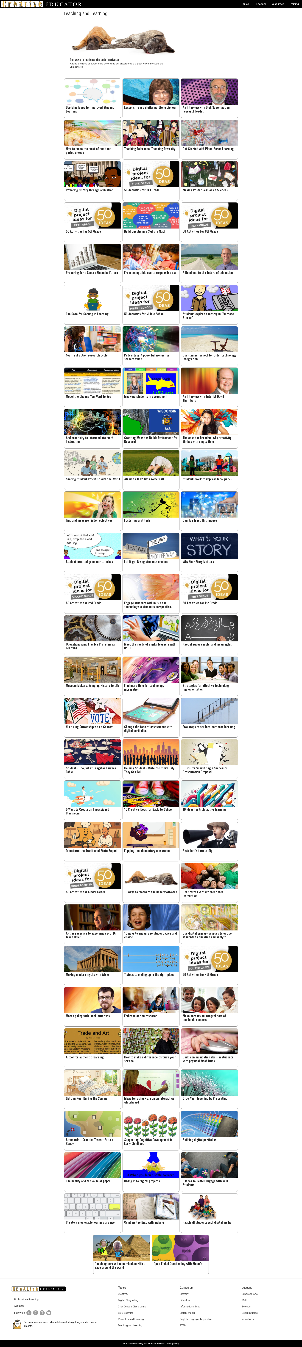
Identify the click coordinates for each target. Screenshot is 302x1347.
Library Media (187, 1312)
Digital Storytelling (128, 1300)
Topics (245, 4)
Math (244, 1300)
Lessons (261, 4)
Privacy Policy (173, 1343)
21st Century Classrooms (132, 1306)
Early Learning (125, 1312)
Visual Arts (248, 1319)
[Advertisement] (208, 41)
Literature (185, 1300)
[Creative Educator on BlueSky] (48, 1312)
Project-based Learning (131, 1319)
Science (246, 1306)
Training (294, 4)
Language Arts (250, 1293)
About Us (19, 1305)
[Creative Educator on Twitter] (28, 1312)
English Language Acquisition (196, 1319)
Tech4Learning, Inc (138, 1343)
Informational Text (190, 1306)
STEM (183, 1325)
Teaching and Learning (130, 1325)
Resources (277, 4)
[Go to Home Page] (43, 4)
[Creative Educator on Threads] (41, 1312)
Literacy (184, 1293)
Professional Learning (26, 1299)
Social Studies (250, 1312)
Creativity (123, 1293)
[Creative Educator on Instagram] (34, 1312)
